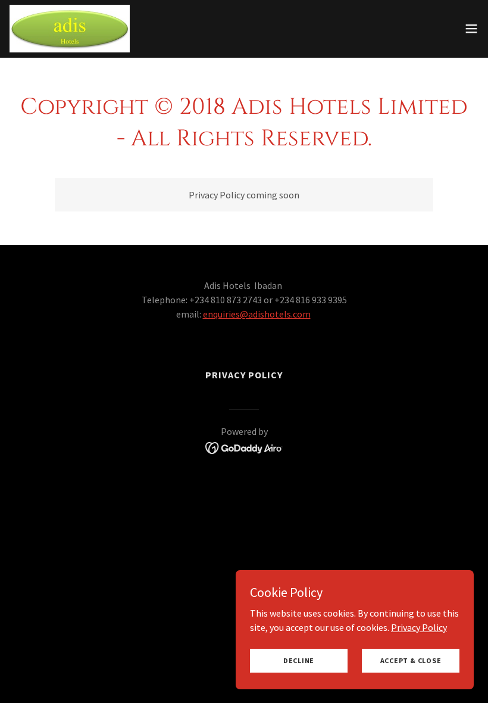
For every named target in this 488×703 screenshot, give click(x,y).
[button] (471, 29)
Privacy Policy (419, 627)
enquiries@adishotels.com (257, 314)
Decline (298, 660)
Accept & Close (411, 660)
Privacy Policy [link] (244, 375)
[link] (70, 28)
